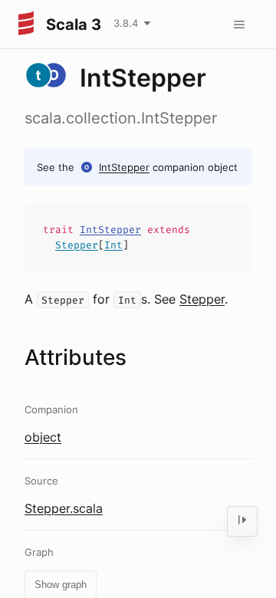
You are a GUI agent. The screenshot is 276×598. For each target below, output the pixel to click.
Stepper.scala (64, 508)
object (43, 437)
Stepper (76, 244)
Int (113, 244)
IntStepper (124, 167)
